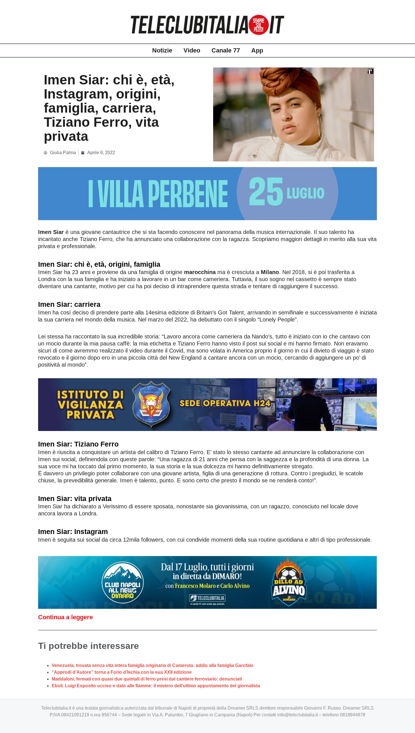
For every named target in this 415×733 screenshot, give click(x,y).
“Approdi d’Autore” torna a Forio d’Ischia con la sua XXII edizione (122, 672)
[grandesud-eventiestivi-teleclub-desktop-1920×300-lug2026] (207, 193)
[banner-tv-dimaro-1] (207, 582)
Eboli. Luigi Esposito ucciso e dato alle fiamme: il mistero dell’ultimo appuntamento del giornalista (156, 685)
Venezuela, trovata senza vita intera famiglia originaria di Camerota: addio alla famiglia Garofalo (153, 665)
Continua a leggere (65, 617)
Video (192, 50)
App (257, 50)
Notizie (162, 50)
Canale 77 (225, 50)
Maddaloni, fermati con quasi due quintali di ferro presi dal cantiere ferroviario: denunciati (147, 679)
